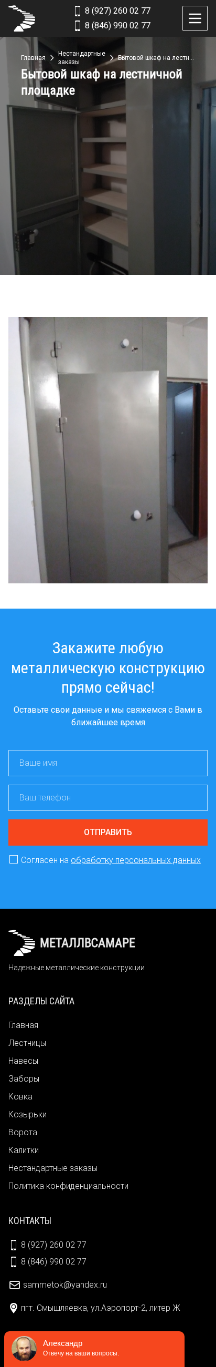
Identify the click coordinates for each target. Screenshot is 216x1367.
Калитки (23, 1150)
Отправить (108, 832)
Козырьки (27, 1114)
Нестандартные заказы (53, 1168)
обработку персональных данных (136, 860)
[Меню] (195, 18)
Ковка (20, 1097)
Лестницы (27, 1043)
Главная (23, 1025)
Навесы (23, 1061)
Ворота (22, 1132)
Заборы (23, 1079)
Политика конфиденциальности (68, 1186)
